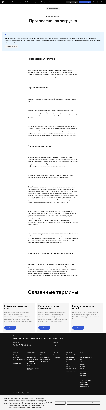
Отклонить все (60, 403)
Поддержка (44, 1)
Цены (50, 1)
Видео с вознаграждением (58, 72)
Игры (9, 1)
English (15, 338)
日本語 (26, 338)
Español (49, 338)
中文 (45, 338)
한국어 (61, 338)
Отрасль (14, 1)
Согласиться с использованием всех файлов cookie (83, 403)
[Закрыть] (99, 402)
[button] (72, 2)
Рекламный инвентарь (62, 193)
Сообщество (28, 1)
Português (39, 338)
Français (32, 338)
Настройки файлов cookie (48, 402)
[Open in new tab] (24, 359)
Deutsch (21, 338)
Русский (55, 338)
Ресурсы (21, 1)
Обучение (36, 1)
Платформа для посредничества (52, 267)
